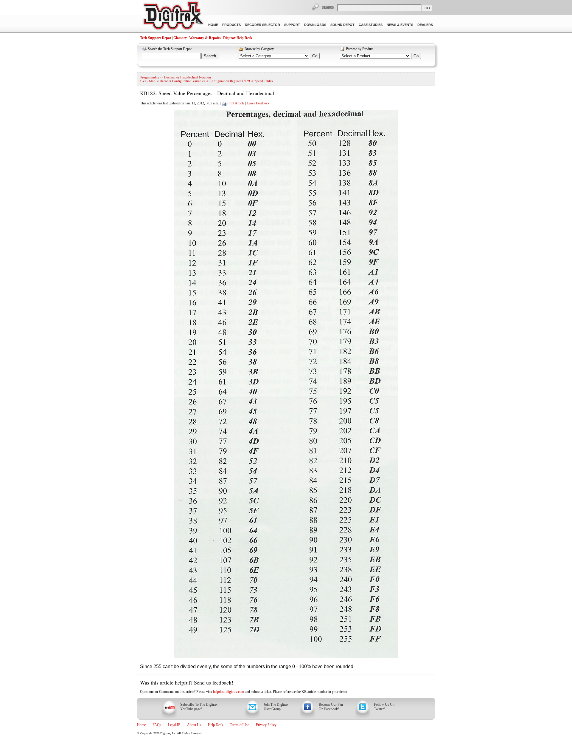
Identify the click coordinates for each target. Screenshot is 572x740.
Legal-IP (174, 725)
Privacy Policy (266, 725)
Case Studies (371, 25)
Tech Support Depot (155, 38)
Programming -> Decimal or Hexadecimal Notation (175, 77)
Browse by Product (359, 49)
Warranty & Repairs (205, 38)
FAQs (157, 725)
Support (292, 25)
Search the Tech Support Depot (170, 49)
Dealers (425, 25)
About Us (194, 725)
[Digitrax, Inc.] (173, 16)
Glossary (180, 38)
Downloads (315, 25)
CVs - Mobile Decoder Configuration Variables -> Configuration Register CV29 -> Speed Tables (206, 81)
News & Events (400, 25)
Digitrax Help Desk (237, 38)
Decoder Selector (262, 25)
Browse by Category (259, 49)
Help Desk (215, 725)
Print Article (235, 103)
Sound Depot (342, 25)
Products (231, 25)
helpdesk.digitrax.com (228, 692)
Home (213, 25)
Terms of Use (239, 725)
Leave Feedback (258, 103)
